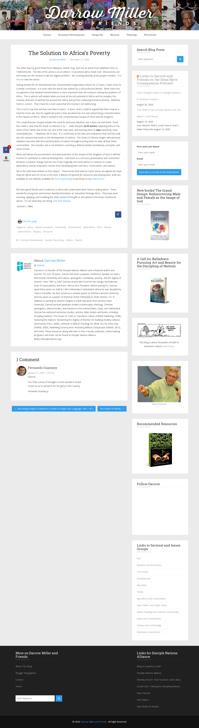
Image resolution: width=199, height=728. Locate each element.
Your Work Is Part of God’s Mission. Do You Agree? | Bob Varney (159, 113)
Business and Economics (149, 565)
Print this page (29, 221)
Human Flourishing (54, 240)
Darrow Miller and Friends (93, 721)
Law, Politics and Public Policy (152, 605)
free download (62, 178)
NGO (99, 227)
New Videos (143, 699)
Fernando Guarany (42, 367)
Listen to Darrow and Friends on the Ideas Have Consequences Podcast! (157, 79)
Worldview (150, 34)
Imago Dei (97, 34)
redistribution (24, 231)
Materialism (89, 227)
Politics (69, 240)
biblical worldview (44, 227)
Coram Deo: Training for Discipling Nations (158, 686)
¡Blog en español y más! (149, 666)
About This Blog (24, 666)
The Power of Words (110, 408)
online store (98, 178)
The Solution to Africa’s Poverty (69, 52)
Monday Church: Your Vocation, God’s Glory (159, 679)
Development (74, 227)
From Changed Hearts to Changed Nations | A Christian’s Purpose (159, 96)
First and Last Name (148, 146)
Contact (19, 679)
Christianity (60, 227)
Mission (114, 34)
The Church (142, 571)
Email (140, 158)
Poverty (107, 227)
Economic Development (71, 34)
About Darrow (159, 404)
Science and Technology (149, 625)
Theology (132, 34)
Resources (48, 231)
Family (140, 591)
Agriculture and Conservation (151, 598)
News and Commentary (149, 618)
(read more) (168, 346)
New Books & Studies (148, 706)
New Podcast (143, 693)
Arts (139, 558)
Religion (37, 231)
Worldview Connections (148, 632)
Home (19, 686)
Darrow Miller (59, 59)
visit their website (62, 200)
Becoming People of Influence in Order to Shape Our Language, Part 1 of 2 (55, 408)
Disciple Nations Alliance (149, 672)
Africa (30, 227)
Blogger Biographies (26, 672)
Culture (47, 34)
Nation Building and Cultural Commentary (158, 611)
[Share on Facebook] (118, 216)
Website (41, 265)
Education (142, 585)
